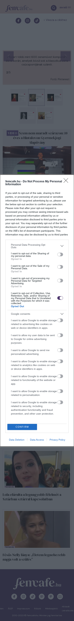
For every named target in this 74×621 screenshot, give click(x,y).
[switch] (60, 254)
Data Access (37, 439)
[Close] (67, 181)
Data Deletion (16, 439)
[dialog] (37, 311)
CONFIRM (22, 427)
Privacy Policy (57, 439)
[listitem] (37, 246)
